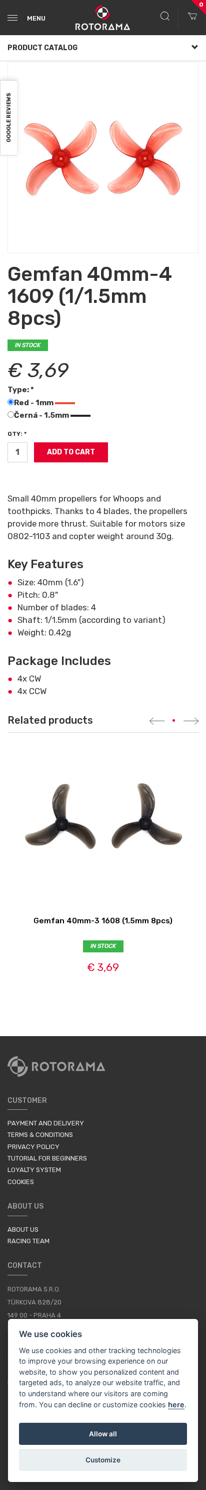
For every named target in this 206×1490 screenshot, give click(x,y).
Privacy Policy (34, 1146)
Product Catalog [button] (43, 48)
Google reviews (9, 118)
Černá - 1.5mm (42, 415)
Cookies (21, 1182)
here (176, 1404)
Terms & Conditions (40, 1134)
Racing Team (29, 1241)
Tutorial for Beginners (47, 1158)
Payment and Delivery (46, 1123)
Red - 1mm (34, 402)
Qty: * (17, 433)
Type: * (21, 389)
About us (23, 1229)
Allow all (103, 1434)
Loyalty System (34, 1170)
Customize (103, 1460)
